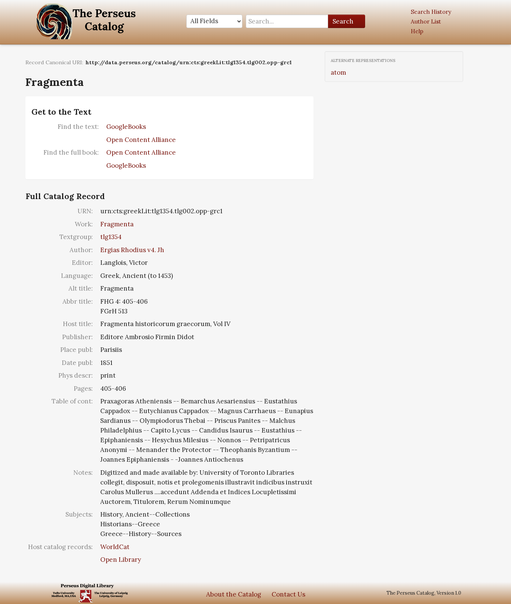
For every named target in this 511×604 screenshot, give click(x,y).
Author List (426, 21)
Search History (431, 11)
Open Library (120, 559)
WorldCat (114, 547)
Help (417, 31)
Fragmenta (117, 224)
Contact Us (288, 594)
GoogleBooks (126, 127)
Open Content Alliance (141, 140)
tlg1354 (111, 237)
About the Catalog (233, 594)
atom (338, 72)
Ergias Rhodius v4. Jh (132, 250)
